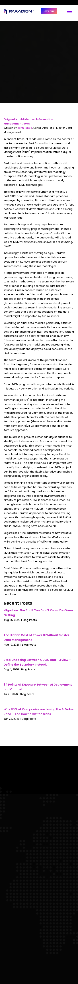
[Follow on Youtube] (23, 2)
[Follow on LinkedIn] (6, 2)
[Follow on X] (18, 2)
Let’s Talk (49, 11)
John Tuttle (25, 128)
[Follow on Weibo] (29, 2)
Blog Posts (30, 620)
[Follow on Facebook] (12, 2)
